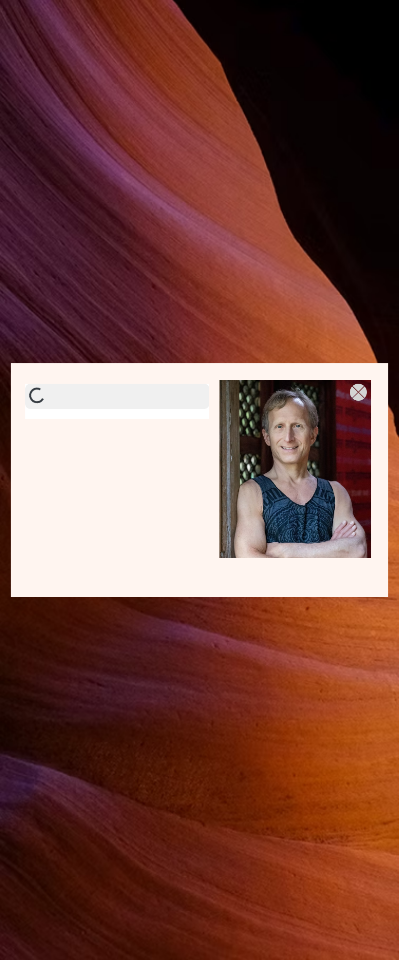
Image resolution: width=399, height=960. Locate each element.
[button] (358, 392)
